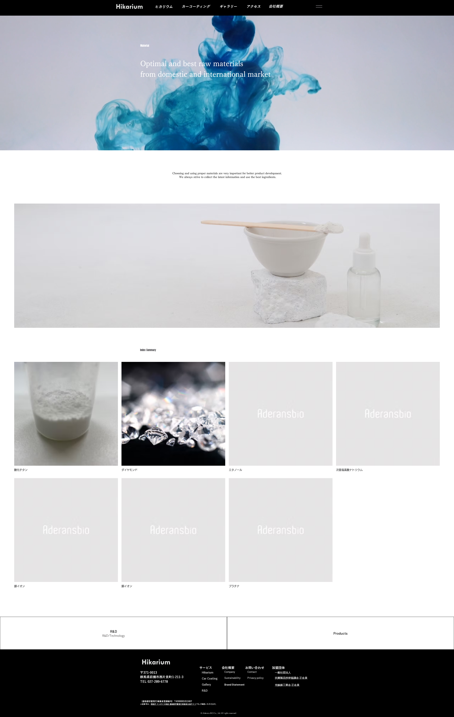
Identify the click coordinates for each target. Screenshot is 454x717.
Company (229, 671)
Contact (252, 671)
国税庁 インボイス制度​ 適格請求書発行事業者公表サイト (173, 704)
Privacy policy (255, 677)
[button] (319, 6)
